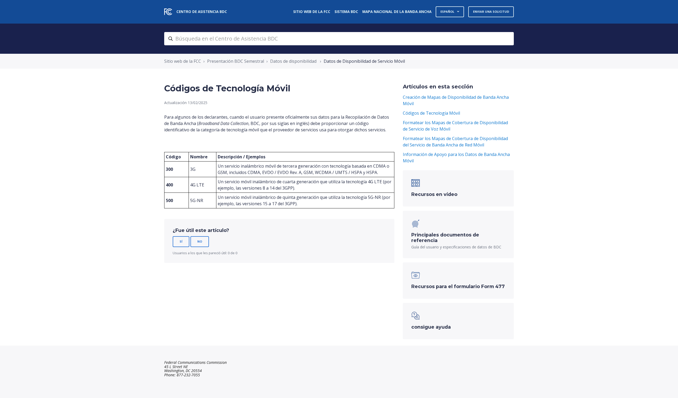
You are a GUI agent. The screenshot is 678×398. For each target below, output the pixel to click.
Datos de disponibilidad (294, 61)
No (199, 241)
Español (447, 12)
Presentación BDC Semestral (235, 61)
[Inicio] (168, 11)
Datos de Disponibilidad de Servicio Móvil (364, 61)
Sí (181, 241)
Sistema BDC (346, 11)
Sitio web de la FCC (311, 11)
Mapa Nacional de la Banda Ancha (396, 11)
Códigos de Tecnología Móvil (431, 113)
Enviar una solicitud (491, 12)
